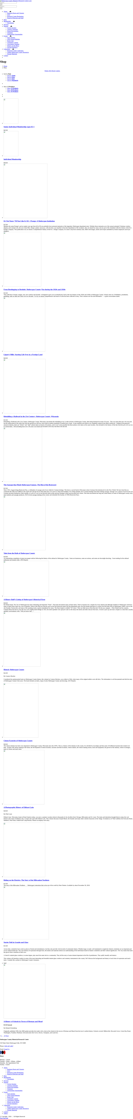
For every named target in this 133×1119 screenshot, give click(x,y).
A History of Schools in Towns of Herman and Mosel (23, 1021)
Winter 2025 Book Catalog (52, 71)
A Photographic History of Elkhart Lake (19, 807)
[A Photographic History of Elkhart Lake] (24, 804)
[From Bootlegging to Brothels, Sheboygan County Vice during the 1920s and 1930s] (22, 286)
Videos (6, 1113)
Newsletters (10, 1079)
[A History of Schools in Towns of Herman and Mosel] (24, 1018)
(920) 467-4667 (8, 1046)
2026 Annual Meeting (13, 1095)
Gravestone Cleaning (13, 1100)
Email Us (6, 1049)
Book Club (10, 1097)
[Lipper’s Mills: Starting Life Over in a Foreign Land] (24, 351)
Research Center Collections (15, 1107)
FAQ (8, 1071)
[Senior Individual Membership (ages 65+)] (11, 123)
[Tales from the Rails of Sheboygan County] (25, 549)
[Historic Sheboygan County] (22, 666)
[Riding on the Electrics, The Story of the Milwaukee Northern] (24, 876)
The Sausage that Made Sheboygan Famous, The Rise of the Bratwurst (30, 485)
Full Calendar (11, 1094)
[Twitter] (3, 1052)
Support (6, 1082)
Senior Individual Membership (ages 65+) (19, 127)
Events (6, 1092)
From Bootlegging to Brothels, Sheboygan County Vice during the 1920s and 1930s (34, 289)
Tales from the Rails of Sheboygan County (19, 553)
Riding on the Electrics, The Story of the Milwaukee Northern (26, 880)
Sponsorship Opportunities (14, 1090)
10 (4, 1036)
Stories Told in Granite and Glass (16, 942)
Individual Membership (12, 159)
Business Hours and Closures (15, 1069)
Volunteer (10, 1089)
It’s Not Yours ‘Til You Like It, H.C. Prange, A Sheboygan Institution (29, 221)
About (5, 1067)
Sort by (11, 75)
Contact (6, 1112)
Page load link (4, 1118)
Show (12, 88)
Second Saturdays (12, 1103)
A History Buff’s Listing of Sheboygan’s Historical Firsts (24, 599)
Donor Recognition (12, 1087)
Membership (7, 1077)
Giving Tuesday (11, 1084)
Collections (7, 1105)
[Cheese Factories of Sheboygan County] (21, 737)
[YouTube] (4, 1052)
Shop (5, 1076)
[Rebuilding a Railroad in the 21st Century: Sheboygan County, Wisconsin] (25, 413)
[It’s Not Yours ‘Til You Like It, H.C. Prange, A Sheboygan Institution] (25, 217)
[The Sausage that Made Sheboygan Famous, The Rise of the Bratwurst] (23, 481)
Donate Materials (12, 1110)
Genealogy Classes (12, 1098)
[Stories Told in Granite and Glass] (26, 939)
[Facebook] (1, 1052)
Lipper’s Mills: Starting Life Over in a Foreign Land (23, 355)
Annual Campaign (12, 1085)
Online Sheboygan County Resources (18, 1108)
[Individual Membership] (11, 155)
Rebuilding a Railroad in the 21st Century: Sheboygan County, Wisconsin (31, 416)
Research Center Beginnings (15, 1072)
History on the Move (13, 1102)
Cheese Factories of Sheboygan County (18, 741)
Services (6, 1081)
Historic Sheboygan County (14, 670)
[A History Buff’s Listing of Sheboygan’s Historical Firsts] (26, 596)
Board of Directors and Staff (15, 1074)
